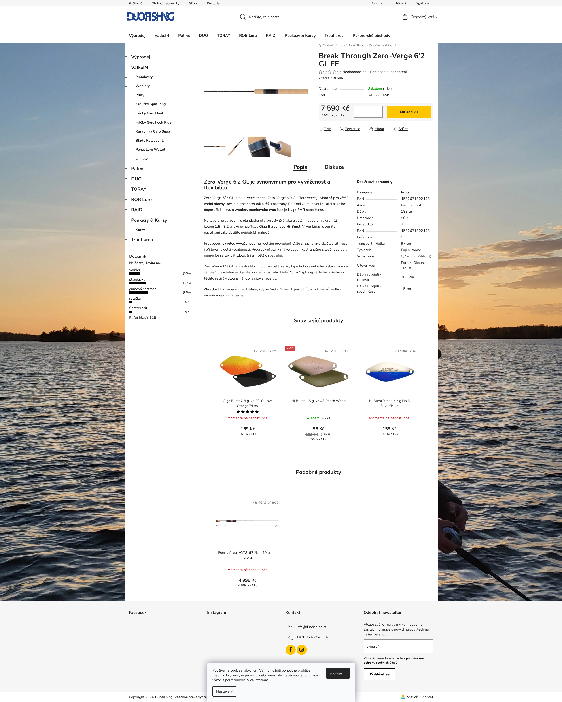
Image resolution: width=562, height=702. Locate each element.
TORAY (138, 189)
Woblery (143, 86)
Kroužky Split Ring (151, 104)
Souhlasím (337, 673)
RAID (136, 210)
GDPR (193, 3)
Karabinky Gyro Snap (153, 131)
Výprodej (140, 57)
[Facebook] (291, 650)
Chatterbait (138, 308)
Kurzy (140, 229)
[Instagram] (302, 650)
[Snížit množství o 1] (357, 111)
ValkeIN (139, 67)
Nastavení (224, 691)
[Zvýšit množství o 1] (379, 111)
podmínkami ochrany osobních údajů (394, 660)
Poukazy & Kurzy (149, 220)
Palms (137, 168)
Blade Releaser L (150, 140)
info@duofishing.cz (311, 627)
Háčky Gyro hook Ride (154, 122)
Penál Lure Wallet (150, 149)
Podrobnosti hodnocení (388, 71)
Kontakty (213, 3)
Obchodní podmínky (165, 3)
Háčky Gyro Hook (150, 113)
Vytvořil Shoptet (420, 697)
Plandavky (144, 77)
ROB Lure (141, 199)
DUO (136, 179)
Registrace (422, 3)
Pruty (140, 95)
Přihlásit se (380, 674)
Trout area (142, 240)
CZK (375, 3)
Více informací (258, 680)
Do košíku (409, 111)
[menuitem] (137, 35)
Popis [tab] (300, 167)
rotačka (135, 298)
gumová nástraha (142, 289)
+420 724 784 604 (312, 637)
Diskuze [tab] (334, 167)
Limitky (142, 158)
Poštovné (135, 3)
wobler (134, 270)
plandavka (137, 279)
